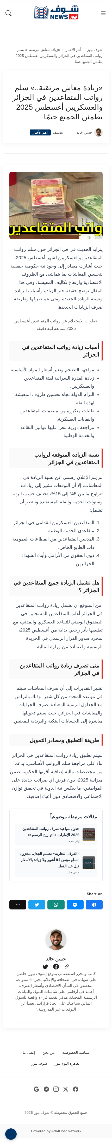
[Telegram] (46, 1089)
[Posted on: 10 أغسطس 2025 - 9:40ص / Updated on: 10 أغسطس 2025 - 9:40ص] (69, 132)
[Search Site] (8, 13)
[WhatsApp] (55, 905)
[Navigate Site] (103, 13)
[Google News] (36, 1089)
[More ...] (17, 905)
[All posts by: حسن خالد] (56, 939)
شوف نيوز (95, 50)
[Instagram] (56, 1089)
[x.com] (65, 1089)
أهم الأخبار (73, 50)
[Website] (67, 967)
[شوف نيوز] (56, 12)
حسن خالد (84, 132)
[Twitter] (36, 905)
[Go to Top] (11, 1134)
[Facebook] (94, 905)
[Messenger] (75, 905)
